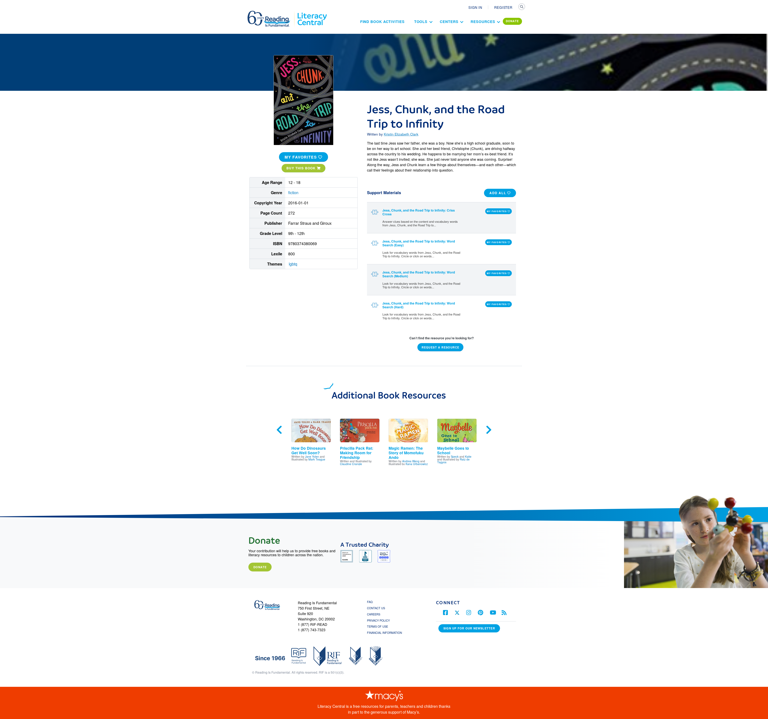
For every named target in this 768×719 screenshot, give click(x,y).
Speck (455, 456)
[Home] (271, 12)
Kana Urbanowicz (417, 464)
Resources (483, 21)
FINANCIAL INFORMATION (384, 633)
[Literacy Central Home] (312, 12)
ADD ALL (498, 193)
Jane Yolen (312, 456)
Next (489, 429)
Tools (421, 21)
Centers (449, 21)
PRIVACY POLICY (378, 620)
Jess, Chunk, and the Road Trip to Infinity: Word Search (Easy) (418, 243)
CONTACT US (377, 608)
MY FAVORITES (301, 157)
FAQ (370, 602)
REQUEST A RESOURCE (440, 347)
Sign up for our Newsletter (469, 628)
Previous (279, 429)
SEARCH (521, 7)
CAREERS (373, 614)
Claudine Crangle (351, 464)
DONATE (512, 21)
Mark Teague (316, 459)
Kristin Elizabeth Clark (401, 134)
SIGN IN (475, 7)
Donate (260, 567)
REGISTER (503, 7)
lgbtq (293, 264)
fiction (293, 192)
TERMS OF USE (379, 626)
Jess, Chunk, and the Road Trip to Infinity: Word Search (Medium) (418, 274)
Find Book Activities (382, 21)
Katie (468, 456)
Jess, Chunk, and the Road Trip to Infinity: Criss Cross (418, 212)
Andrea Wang (410, 461)
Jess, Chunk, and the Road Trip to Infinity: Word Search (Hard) (418, 305)
